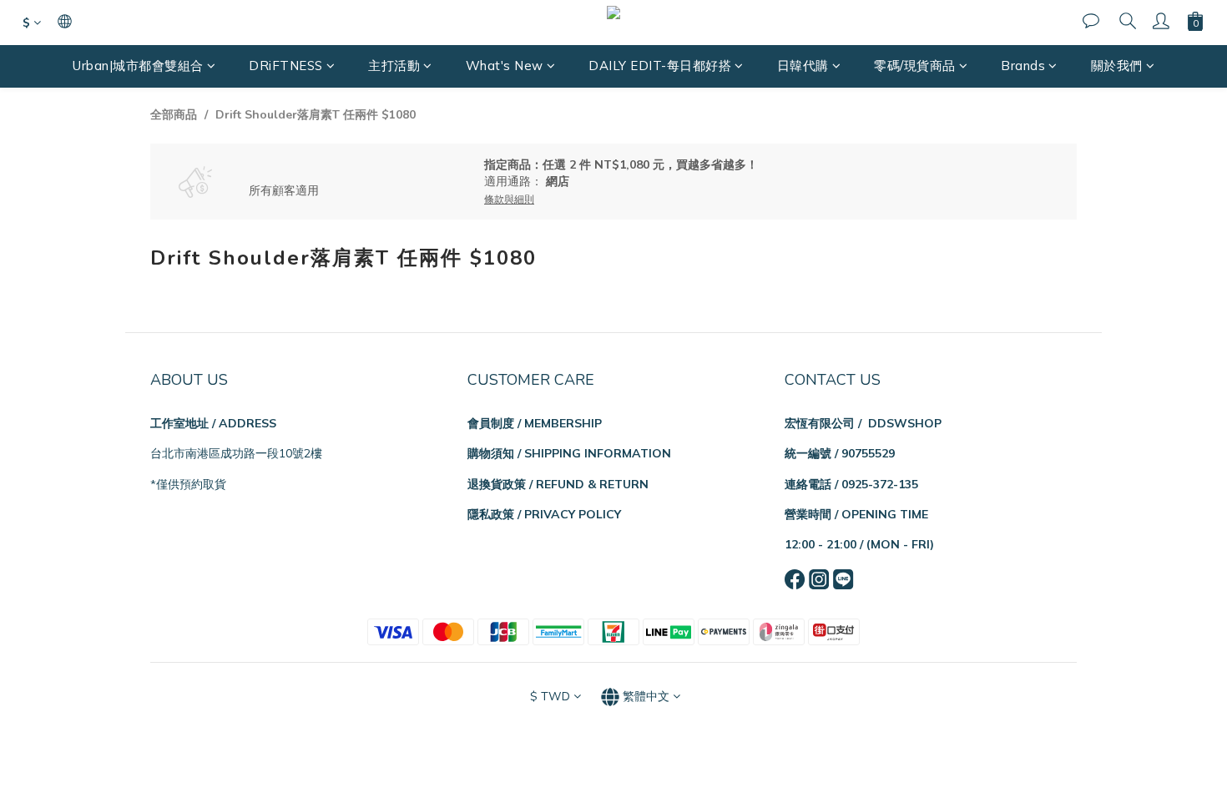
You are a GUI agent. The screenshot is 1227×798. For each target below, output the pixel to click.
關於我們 (1117, 65)
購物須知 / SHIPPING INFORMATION (569, 453)
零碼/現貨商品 (915, 65)
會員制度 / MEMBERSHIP (534, 423)
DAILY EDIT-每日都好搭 (659, 65)
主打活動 (394, 65)
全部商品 (173, 114)
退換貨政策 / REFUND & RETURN (558, 484)
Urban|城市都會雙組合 (138, 65)
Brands (1023, 65)
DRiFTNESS (286, 65)
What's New (504, 65)
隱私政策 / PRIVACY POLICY (544, 514)
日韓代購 (803, 65)
